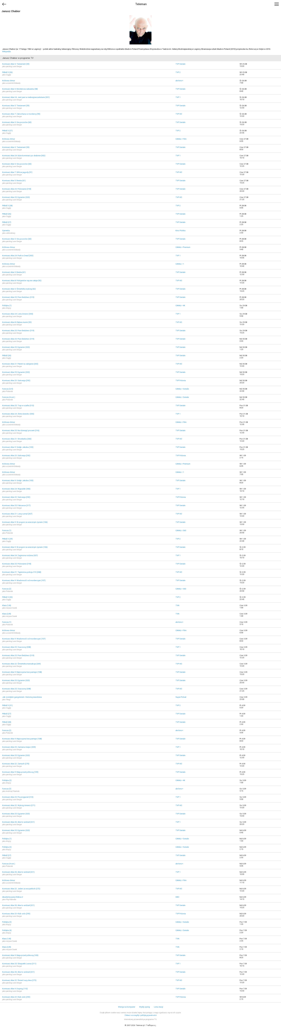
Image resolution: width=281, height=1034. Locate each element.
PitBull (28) (6, 722)
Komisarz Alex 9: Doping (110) (15, 989)
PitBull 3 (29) (7, 539)
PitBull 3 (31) (7, 705)
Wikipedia (6, 51)
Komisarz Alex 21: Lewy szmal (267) (17, 514)
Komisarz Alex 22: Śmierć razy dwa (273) (19, 980)
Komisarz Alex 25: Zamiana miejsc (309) (19, 747)
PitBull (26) (6, 214)
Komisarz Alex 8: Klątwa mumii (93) (17, 322)
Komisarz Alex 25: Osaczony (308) (16, 647)
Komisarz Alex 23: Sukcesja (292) (16, 380)
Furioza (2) (6, 589)
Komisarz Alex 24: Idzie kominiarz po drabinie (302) (23, 155)
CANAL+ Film (180, 139)
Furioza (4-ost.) (8, 397)
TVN (177, 605)
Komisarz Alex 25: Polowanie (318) (16, 189)
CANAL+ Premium (182, 247)
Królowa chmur (8, 81)
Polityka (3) (7, 922)
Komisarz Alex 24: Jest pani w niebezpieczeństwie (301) (26, 97)
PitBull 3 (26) (7, 72)
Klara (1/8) (6, 605)
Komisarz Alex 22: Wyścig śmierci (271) (18, 805)
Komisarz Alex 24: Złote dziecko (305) (18, 414)
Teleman (141, 4)
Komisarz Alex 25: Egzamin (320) (16, 197)
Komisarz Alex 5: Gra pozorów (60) (16, 122)
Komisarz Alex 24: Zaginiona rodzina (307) (20, 555)
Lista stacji (158, 1007)
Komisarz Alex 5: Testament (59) (15, 64)
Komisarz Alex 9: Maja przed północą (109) (20, 772)
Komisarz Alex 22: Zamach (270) (15, 764)
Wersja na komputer (126, 1007)
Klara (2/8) (6, 614)
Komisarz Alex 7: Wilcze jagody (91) (17, 172)
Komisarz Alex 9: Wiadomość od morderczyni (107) (24, 580)
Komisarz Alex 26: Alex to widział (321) (18, 822)
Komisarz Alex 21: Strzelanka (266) (16, 439)
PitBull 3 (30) (7, 597)
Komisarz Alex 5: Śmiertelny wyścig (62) (19, 289)
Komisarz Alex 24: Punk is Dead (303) (17, 255)
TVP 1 (177, 97)
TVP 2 (177, 72)
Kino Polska (180, 230)
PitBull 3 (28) (7, 205)
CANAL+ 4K (180, 305)
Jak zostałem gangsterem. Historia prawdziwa (22, 697)
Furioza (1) (6, 530)
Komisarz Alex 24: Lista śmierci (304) (17, 314)
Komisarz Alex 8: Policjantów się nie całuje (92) (21, 280)
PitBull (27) (6, 222)
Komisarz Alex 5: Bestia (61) (14, 180)
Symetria (6, 230)
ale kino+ (179, 81)
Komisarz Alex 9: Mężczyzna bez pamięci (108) (22, 672)
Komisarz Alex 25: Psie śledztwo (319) (18, 297)
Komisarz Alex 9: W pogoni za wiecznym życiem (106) (25, 522)
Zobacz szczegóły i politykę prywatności (141, 1015)
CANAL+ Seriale (182, 389)
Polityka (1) (7, 305)
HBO (177, 897)
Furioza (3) (6, 789)
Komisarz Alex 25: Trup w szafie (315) (18, 405)
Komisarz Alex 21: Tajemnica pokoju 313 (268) (21, 572)
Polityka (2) (7, 780)
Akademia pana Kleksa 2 (12, 897)
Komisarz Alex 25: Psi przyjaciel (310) (17, 797)
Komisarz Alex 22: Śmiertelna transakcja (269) (21, 664)
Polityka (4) (7, 930)
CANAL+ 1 (179, 264)
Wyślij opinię (144, 1007)
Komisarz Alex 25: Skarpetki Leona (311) (19, 964)
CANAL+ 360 (180, 530)
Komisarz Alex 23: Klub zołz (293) (16, 914)
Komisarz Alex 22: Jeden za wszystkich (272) (21, 889)
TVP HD (178, 114)
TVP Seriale (180, 64)
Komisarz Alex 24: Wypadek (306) (16, 489)
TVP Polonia (180, 380)
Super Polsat (180, 697)
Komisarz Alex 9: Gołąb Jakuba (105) (17, 447)
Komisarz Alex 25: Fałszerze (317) (16, 505)
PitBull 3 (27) (7, 130)
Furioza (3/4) (7, 389)
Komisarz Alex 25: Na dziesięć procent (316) (20, 430)
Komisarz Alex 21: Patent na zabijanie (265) (20, 364)
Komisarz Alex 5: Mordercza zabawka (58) (20, 89)
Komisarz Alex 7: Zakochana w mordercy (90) (21, 114)
